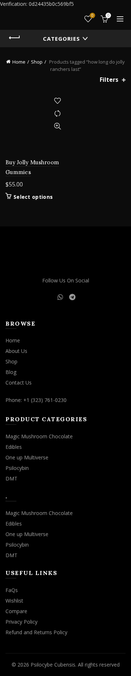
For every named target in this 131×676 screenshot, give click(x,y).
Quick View (57, 126)
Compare (57, 113)
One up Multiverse (26, 457)
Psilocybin (17, 467)
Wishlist (92, 15)
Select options (33, 197)
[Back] (14, 38)
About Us (16, 350)
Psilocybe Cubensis (53, 664)
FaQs (11, 590)
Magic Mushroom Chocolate (39, 436)
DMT (11, 478)
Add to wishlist (57, 100)
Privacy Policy (21, 621)
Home (18, 62)
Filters (109, 79)
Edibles (13, 446)
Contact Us (18, 382)
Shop (37, 62)
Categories (61, 38)
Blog (10, 372)
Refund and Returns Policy (36, 632)
